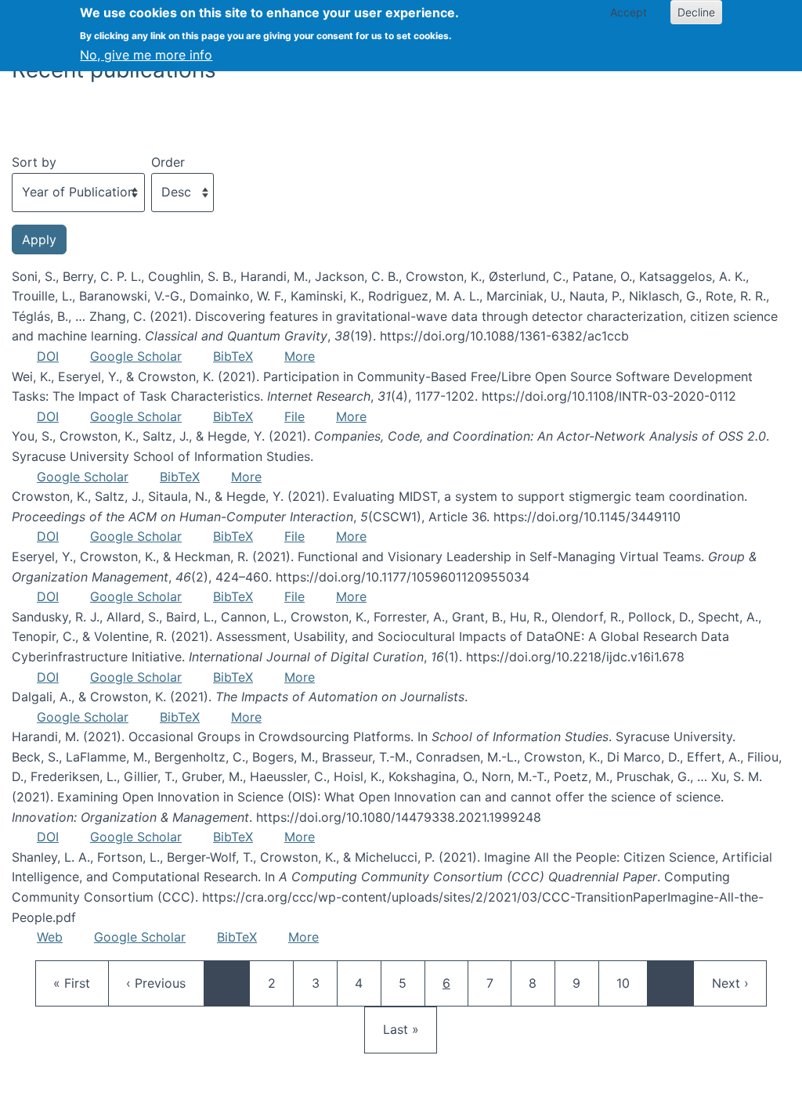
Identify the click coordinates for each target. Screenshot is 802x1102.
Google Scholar (136, 356)
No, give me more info (146, 55)
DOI (48, 356)
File (294, 416)
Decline (696, 12)
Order (168, 162)
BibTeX (233, 356)
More (299, 356)
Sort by (34, 162)
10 (630, 982)
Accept (628, 12)
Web (50, 937)
